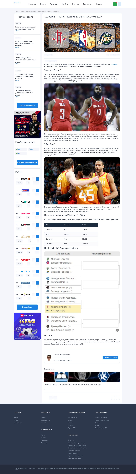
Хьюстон (114, 64)
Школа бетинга (72, 417)
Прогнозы (75, 4)
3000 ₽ (19, 229)
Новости (99, 4)
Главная (17, 11)
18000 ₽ (20, 252)
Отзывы (43, 422)
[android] (35, 183)
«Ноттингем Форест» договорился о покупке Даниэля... (24, 93)
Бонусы (43, 4)
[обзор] (33, 179)
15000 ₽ (20, 264)
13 (28, 183)
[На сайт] (37, 179)
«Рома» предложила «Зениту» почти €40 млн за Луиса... (25, 60)
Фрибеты (65, 4)
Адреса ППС (72, 428)
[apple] (37, 183)
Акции (43, 435)
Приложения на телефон (102, 420)
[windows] (34, 183)
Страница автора (110, 357)
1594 (113, 55)
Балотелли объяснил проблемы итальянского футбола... (24, 43)
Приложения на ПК (101, 428)
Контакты (71, 440)
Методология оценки (74, 458)
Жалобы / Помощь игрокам (76, 443)
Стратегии (71, 425)
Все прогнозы (18, 422)
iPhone (97, 425)
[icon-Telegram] (55, 398)
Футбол (16, 417)
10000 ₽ (20, 183)
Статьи (70, 420)
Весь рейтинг (27, 307)
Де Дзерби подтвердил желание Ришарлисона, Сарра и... (24, 76)
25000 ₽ (20, 241)
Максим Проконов (62, 355)
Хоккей (16, 420)
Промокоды (54, 4)
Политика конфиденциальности (77, 448)
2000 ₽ (19, 298)
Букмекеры (32, 4)
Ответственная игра (74, 450)
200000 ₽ (20, 275)
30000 (19, 217)
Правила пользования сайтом (77, 445)
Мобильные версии (101, 417)
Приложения (87, 4)
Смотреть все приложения (27, 162)
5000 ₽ (19, 206)
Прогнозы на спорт (25, 11)
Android (97, 422)
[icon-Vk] (51, 398)
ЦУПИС (43, 417)
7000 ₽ (19, 194)
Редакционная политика (75, 456)
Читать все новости (27, 105)
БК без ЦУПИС (45, 420)
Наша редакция (73, 453)
